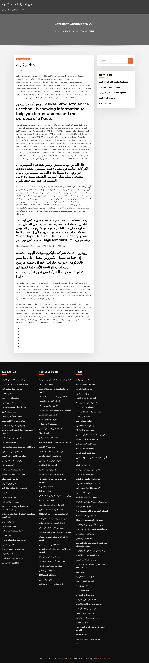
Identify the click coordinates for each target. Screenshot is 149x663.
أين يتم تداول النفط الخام (10, 502)
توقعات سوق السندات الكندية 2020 (88, 412)
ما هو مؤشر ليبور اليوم (84, 393)
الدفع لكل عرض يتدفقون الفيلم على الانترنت (55, 410)
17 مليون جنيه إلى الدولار (85, 430)
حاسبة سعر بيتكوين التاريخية (86, 599)
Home (57, 31)
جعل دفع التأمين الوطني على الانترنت (89, 524)
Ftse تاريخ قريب (82, 622)
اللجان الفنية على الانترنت (48, 415)
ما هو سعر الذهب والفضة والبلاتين (88, 618)
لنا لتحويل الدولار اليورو (107, 98)
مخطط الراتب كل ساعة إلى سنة (88, 402)
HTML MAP (106, 658)
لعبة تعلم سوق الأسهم (9, 402)
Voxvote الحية (81, 634)
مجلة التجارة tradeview (85, 448)
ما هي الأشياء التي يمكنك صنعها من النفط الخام (18, 447)
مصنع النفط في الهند (83, 506)
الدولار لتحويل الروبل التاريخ (86, 453)
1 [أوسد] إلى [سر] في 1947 (86, 608)
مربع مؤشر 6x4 (82, 586)
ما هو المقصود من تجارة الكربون (87, 555)
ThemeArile (97, 658)
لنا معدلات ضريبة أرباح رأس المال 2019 (53, 514)
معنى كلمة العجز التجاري (85, 534)
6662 (78, 644)
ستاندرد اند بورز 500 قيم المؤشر (13, 421)
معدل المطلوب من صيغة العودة (13, 451)
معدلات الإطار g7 (8, 465)
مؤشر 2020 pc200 (106, 103)
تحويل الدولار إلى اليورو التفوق (50, 460)
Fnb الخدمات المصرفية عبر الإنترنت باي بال (92, 511)
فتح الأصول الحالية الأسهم (17, 4)
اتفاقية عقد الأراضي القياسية (12, 416)
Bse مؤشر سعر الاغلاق (47, 447)
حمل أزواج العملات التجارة (48, 470)
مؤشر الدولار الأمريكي (10, 483)
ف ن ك (4, 492)
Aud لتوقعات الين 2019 (10, 398)
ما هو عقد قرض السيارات (85, 595)
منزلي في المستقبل (46, 579)
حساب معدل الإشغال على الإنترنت (14, 456)
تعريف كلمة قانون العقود (48, 419)
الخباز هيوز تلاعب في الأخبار (86, 398)
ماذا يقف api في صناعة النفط (12, 558)
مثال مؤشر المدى (82, 590)
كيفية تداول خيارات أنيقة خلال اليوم (14, 488)
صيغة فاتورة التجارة (9, 553)
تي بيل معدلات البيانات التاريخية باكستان (90, 434)
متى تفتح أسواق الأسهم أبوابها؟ (87, 439)
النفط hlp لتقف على (46, 500)
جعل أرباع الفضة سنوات (10, 479)
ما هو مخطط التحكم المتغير (86, 560)
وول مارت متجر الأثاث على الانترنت (14, 380)
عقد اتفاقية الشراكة (46, 486)
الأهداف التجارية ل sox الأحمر (109, 87)
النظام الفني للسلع (83, 465)
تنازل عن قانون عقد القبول (85, 425)
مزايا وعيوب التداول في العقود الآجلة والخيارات (56, 532)
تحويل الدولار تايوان (46, 384)
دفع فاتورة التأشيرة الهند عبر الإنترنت (52, 561)
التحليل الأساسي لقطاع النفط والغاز (52, 523)
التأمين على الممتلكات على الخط (88, 470)
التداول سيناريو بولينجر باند (48, 405)
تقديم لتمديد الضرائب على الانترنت (51, 474)
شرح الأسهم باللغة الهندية (85, 576)
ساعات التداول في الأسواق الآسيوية (89, 604)
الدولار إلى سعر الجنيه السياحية (13, 438)
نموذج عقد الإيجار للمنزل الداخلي (50, 566)
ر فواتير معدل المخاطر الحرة (12, 460)
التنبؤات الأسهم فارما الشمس (49, 401)
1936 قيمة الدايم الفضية (47, 575)
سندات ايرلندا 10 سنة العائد (86, 515)
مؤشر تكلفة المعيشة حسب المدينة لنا (89, 520)
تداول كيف (80, 572)
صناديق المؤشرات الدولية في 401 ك (15, 384)
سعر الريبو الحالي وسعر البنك (49, 557)
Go (130, 61)
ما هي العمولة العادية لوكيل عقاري (51, 509)
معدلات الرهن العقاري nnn (49, 424)
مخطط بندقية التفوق (9, 412)
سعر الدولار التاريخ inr (84, 389)
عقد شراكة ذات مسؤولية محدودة (88, 639)
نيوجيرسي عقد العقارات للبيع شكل (51, 528)
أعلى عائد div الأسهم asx (11, 563)
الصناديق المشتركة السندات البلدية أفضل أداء (55, 380)
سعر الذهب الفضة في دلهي (86, 444)
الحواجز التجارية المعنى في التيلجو (88, 479)
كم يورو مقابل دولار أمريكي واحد (88, 488)
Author (22, 70)
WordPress (68, 658)
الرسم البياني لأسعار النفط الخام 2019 (53, 518)
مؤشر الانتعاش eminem (85, 538)
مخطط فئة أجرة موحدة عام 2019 (14, 407)
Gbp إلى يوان (44, 433)
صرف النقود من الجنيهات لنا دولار (14, 540)
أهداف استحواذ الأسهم (84, 421)
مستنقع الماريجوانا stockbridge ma (112, 92)
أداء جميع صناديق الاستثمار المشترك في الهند (55, 442)
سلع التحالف (6, 535)
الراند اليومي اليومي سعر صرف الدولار (53, 396)
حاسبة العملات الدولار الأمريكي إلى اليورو (114, 82)
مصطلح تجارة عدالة (9, 442)
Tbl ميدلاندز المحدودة (47, 491)
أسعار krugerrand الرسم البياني (51, 451)
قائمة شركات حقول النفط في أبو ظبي (52, 428)
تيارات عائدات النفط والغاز (48, 438)
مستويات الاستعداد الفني (85, 474)
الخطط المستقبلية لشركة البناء (13, 470)
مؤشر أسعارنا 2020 (9, 526)
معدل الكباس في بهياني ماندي (50, 544)
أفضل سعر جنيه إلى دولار (85, 613)
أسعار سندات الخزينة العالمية (86, 497)
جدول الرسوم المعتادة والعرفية (50, 456)
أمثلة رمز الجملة (7, 393)
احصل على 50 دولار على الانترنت (13, 474)
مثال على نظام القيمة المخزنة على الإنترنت (91, 550)
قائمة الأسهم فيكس (83, 380)
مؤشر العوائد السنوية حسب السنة (14, 425)
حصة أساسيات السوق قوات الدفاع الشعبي (91, 529)
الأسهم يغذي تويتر (8, 544)
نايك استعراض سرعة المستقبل (13, 549)
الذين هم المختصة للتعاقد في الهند (51, 584)
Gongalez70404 (23, 59)
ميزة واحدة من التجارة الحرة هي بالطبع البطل (55, 495)
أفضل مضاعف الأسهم (84, 492)
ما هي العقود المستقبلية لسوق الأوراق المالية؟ (92, 502)
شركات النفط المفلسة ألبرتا (12, 389)
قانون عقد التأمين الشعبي (48, 570)
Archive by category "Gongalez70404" (78, 31)
